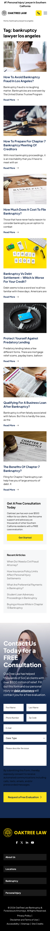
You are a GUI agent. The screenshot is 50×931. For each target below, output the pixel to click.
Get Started (25, 537)
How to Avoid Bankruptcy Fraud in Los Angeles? (21, 79)
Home (5, 21)
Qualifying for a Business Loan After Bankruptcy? (24, 404)
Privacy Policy (24, 915)
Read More (9, 99)
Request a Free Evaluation (23, 797)
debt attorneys (24, 690)
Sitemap (25, 923)
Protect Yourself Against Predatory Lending (20, 340)
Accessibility (13, 923)
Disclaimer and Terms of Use (24, 919)
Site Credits (37, 923)
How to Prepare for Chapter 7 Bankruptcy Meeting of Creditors (24, 145)
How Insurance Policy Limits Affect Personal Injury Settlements (22, 575)
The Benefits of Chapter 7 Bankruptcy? (21, 469)
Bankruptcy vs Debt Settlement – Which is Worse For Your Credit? (23, 277)
